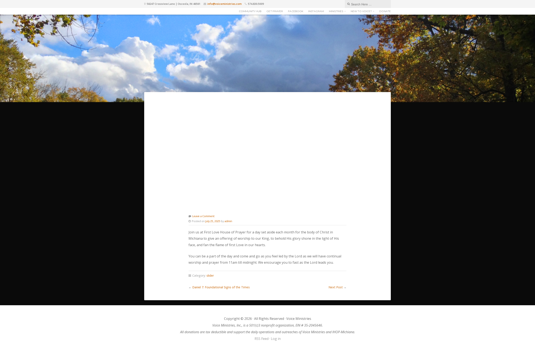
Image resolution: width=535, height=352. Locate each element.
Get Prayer (274, 11)
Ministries (336, 11)
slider (210, 275)
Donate (385, 11)
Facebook (295, 11)
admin (228, 221)
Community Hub (250, 11)
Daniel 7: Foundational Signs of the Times (221, 287)
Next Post (336, 287)
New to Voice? (361, 11)
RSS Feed (262, 338)
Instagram (316, 11)
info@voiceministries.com (224, 4)
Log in (276, 338)
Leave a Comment (203, 216)
